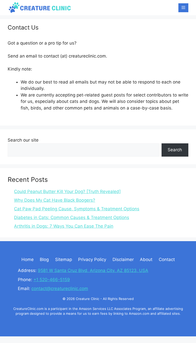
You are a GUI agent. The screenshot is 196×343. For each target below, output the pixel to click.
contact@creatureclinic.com (59, 288)
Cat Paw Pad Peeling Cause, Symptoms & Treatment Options (76, 208)
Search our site (23, 140)
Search (175, 149)
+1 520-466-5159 (51, 279)
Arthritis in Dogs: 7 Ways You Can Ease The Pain (63, 226)
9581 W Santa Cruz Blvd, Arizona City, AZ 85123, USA (93, 270)
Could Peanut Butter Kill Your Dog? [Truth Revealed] (67, 191)
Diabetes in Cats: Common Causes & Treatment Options (71, 217)
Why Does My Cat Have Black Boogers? (54, 200)
